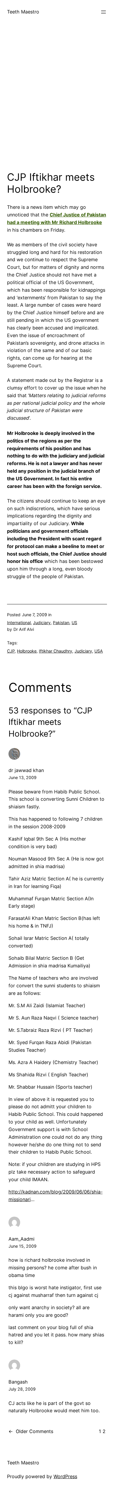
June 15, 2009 (22, 1246)
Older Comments (30, 1431)
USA (98, 650)
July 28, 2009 (22, 1388)
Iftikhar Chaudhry (55, 650)
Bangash (18, 1382)
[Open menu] (103, 12)
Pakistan (61, 622)
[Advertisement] (57, 102)
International (19, 622)
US (74, 622)
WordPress (65, 1476)
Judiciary (42, 622)
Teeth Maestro (23, 12)
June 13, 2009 (22, 777)
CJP (11, 650)
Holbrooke (27, 650)
